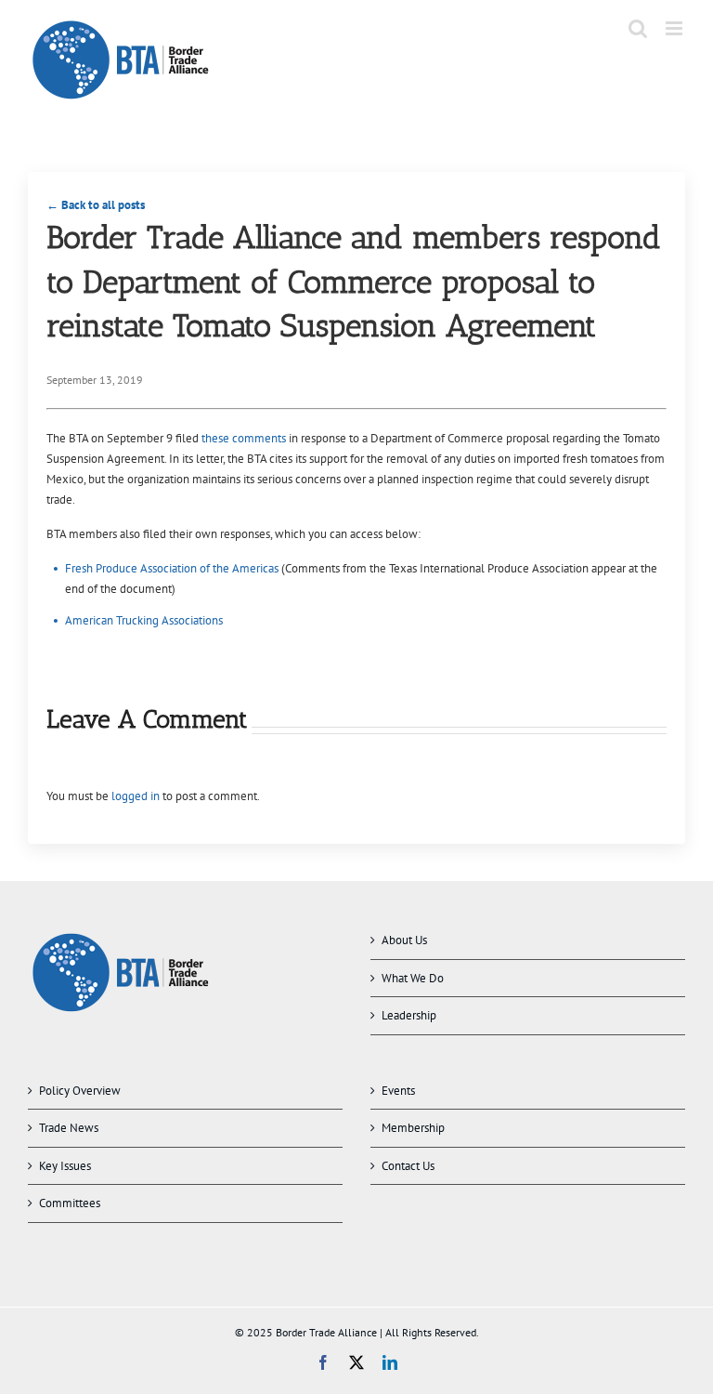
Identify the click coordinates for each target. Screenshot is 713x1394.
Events (398, 1090)
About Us (404, 940)
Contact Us (408, 1166)
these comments (243, 438)
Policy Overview (80, 1090)
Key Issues (65, 1166)
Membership (413, 1128)
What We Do (413, 978)
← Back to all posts (95, 205)
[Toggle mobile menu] (675, 28)
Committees (69, 1203)
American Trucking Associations (144, 620)
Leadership (409, 1015)
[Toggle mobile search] (638, 28)
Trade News (68, 1128)
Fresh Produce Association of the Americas (172, 568)
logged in (135, 796)
